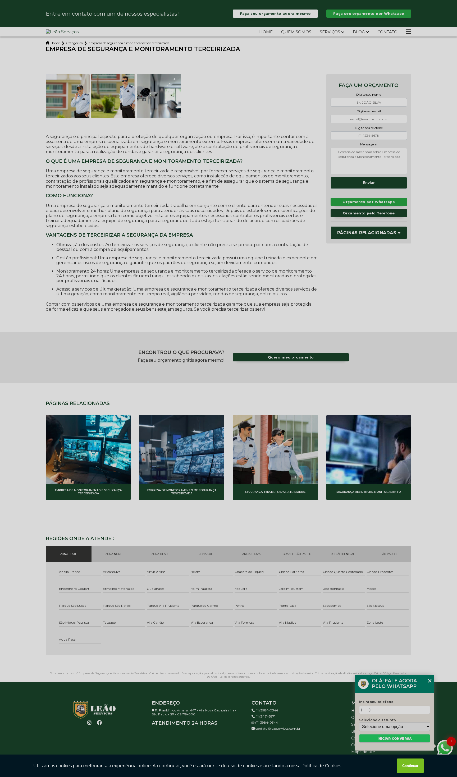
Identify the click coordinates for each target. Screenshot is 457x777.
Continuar (410, 766)
